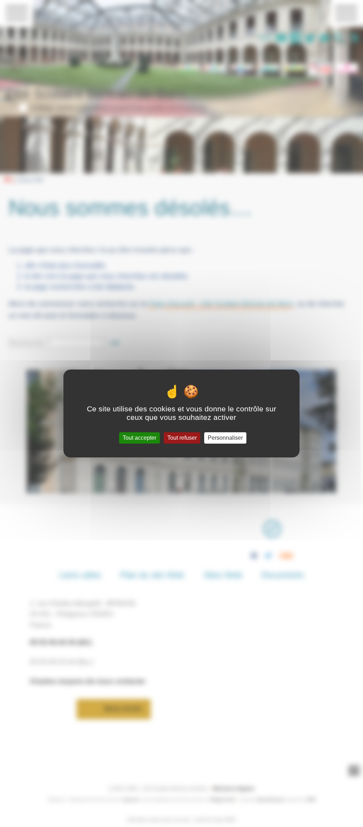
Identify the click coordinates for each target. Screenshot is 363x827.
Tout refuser (182, 438)
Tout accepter (139, 438)
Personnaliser (225, 438)
